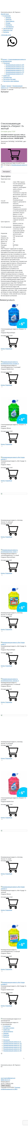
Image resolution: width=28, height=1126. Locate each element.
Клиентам (8, 19)
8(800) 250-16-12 (5, 1080)
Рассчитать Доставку (9, 79)
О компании (6, 16)
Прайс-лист (6, 75)
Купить (14, 161)
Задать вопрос (5, 1085)
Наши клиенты (10, 21)
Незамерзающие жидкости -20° (15, 68)
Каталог (9, 86)
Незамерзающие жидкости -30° (15, 65)
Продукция (6, 63)
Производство (7, 77)
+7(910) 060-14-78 (6, 35)
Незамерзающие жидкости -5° (14, 74)
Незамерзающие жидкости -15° (15, 70)
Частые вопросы (8, 28)
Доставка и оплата (8, 1028)
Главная (3, 86)
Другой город (5, 14)
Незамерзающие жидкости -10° (15, 72)
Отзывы (8, 23)
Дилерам (8, 17)
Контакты (6, 32)
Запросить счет (7, 30)
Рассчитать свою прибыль (11, 81)
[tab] (6, 171)
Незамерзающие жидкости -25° (15, 66)
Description (6, 171)
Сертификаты (10, 26)
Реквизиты (9, 25)
